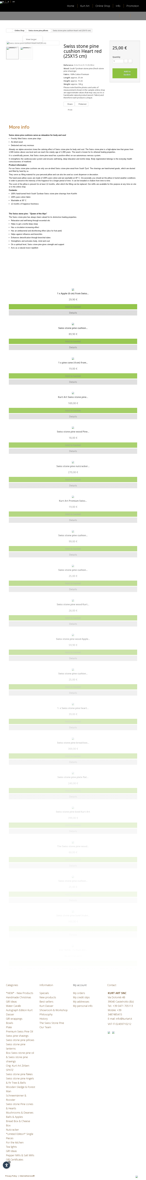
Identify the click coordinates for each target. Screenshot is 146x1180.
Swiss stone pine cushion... (73, 328)
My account (80, 985)
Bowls (9, 1023)
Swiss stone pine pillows (20, 1040)
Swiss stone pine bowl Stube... (73, 915)
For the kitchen (15, 1142)
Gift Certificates (14, 1159)
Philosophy (45, 1014)
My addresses (81, 1001)
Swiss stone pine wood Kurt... (73, 604)
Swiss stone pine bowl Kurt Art (73, 811)
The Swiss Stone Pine (51, 1023)
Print (70, 109)
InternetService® (27, 1176)
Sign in (125, 16)
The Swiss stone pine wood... (73, 846)
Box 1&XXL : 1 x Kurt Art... (73, 949)
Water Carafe (13, 1006)
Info (118, 6)
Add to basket (73, 306)
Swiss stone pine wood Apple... (73, 639)
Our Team (45, 1027)
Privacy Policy (11, 1176)
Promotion (132, 6)
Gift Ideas (11, 1151)
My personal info (83, 1006)
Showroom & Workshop (53, 1010)
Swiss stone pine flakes (19, 1074)
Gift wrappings (14, 1018)
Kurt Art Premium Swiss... (73, 500)
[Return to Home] (9, 30)
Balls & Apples (14, 1117)
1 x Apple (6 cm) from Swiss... (73, 293)
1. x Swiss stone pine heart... (73, 708)
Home (70, 6)
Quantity (116, 57)
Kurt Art (84, 6)
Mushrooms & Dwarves (19, 1112)
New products (47, 997)
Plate (9, 1027)
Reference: (68, 65)
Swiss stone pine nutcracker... (73, 466)
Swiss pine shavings (17, 1035)
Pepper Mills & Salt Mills (20, 1155)
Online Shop (103, 6)
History (43, 1018)
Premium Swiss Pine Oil (19, 1031)
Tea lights (11, 1146)
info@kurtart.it (124, 1018)
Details (73, 312)
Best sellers (46, 1001)
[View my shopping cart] (136, 16)
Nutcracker (12, 1129)
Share (70, 104)
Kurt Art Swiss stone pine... (73, 397)
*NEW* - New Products (19, 993)
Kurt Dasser (46, 1006)
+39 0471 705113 (123, 1006)
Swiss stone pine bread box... (73, 742)
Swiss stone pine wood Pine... (73, 431)
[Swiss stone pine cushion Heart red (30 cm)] (12, 53)
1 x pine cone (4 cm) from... (73, 362)
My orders (79, 993)
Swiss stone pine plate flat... (73, 777)
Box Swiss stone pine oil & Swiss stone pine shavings (20, 1057)
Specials (44, 993)
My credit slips (81, 997)
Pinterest (82, 104)
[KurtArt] (13, 13)
